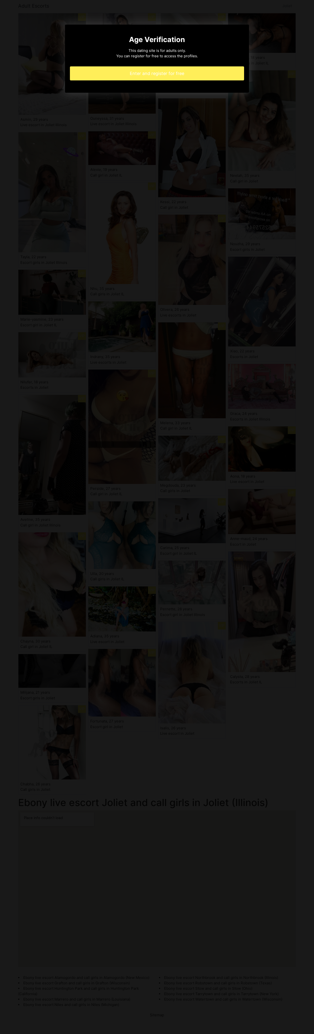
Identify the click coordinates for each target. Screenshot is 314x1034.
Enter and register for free (157, 73)
